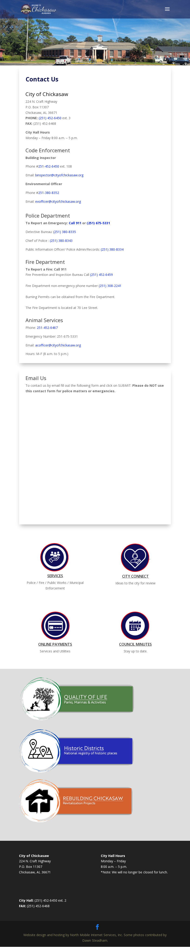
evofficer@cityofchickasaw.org (58, 201)
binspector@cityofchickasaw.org (59, 175)
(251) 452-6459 (101, 274)
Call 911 (75, 223)
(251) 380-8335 (64, 232)
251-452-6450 (48, 166)
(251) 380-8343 (61, 240)
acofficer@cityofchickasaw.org (58, 345)
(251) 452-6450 (50, 118)
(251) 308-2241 (110, 285)
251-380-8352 (48, 192)
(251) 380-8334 (112, 249)
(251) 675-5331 (98, 223)
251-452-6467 (47, 327)
